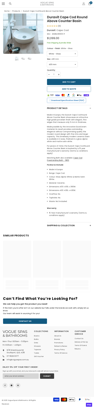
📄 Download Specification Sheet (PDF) (66, 100)
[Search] (10, 3)
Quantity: (51, 70)
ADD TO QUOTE (69, 89)
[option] (23, 33)
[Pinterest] (18, 385)
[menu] (3, 3)
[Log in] (83, 3)
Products (16, 11)
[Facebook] (5, 385)
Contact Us (25, 321)
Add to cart (69, 82)
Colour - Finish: (59, 48)
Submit (47, 376)
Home (7, 11)
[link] (17, 284)
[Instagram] (11, 385)
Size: (53, 59)
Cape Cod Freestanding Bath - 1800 (64, 159)
